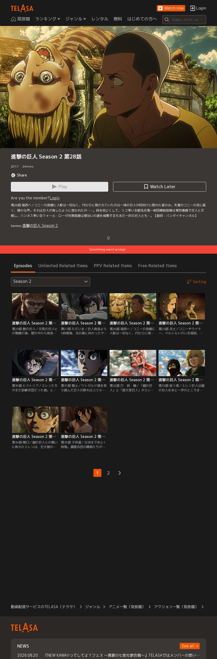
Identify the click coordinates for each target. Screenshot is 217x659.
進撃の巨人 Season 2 (40, 225)
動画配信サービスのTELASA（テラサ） (44, 606)
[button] (171, 8)
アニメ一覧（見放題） (127, 606)
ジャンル (92, 606)
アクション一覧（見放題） (176, 606)
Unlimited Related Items (63, 266)
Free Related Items (157, 266)
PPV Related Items (113, 266)
